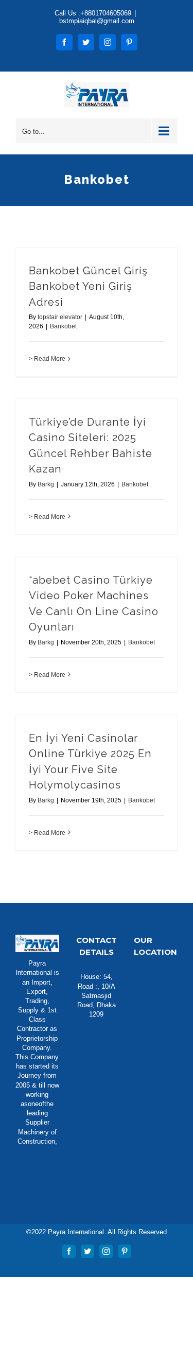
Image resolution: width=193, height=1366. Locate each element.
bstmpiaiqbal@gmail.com (96, 21)
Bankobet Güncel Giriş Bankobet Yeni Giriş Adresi (88, 286)
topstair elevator (60, 317)
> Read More (47, 358)
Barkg (46, 484)
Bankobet (63, 326)
